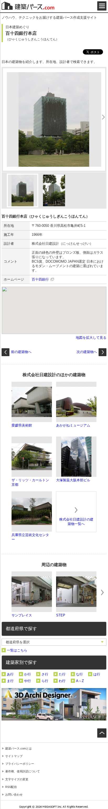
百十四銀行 (40, 279)
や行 (27, 681)
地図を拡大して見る (91, 338)
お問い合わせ (14, 794)
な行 (79, 674)
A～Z (80, 681)
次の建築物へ (87, 352)
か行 (27, 674)
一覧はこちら (17, 650)
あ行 (10, 674)
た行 (62, 674)
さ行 (44, 674)
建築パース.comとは (18, 748)
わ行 (62, 681)
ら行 (44, 681)
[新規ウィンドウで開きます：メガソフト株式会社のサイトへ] (54, 807)
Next (102, 592)
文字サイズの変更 (16, 779)
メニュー (101, 6)
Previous (5, 592)
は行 (96, 674)
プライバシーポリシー (19, 763)
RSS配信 (11, 786)
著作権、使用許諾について (22, 771)
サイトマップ (14, 756)
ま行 (10, 681)
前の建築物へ (21, 352)
